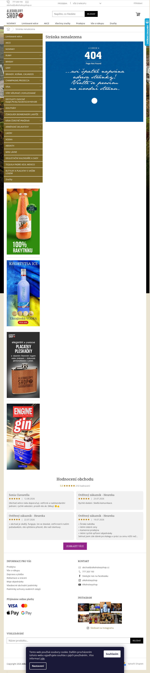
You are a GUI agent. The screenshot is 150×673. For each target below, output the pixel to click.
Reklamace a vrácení (17, 578)
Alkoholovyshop (90, 584)
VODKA (9, 139)
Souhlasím (112, 654)
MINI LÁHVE (11, 152)
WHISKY (9, 61)
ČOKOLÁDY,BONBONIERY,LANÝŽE (22, 114)
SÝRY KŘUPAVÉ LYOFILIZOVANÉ (21, 93)
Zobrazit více (75, 546)
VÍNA (8, 86)
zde (43, 658)
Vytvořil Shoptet (135, 663)
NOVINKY (10, 49)
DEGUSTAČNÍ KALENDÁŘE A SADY (22, 158)
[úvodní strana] (94, 81)
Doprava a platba (15, 574)
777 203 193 (88, 571)
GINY (8, 67)
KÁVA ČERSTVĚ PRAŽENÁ (17, 120)
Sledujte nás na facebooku (95, 576)
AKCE (8, 42)
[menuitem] (11, 23)
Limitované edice (14, 36)
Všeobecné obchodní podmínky (22, 585)
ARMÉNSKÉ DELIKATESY (17, 126)
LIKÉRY (9, 133)
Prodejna (62, 3)
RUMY (8, 55)
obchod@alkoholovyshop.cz (95, 567)
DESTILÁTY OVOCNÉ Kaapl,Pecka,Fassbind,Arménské (21, 100)
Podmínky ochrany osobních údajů (24, 589)
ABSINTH (10, 145)
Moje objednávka (15, 581)
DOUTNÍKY (11, 108)
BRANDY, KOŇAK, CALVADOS (20, 74)
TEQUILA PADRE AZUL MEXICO (20, 164)
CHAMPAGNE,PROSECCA (17, 80)
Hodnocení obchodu (75, 479)
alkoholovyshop (89, 580)
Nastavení (38, 666)
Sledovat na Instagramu (102, 628)
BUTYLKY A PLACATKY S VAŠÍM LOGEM (20, 172)
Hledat (91, 13)
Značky (9, 179)
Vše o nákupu (79, 3)
